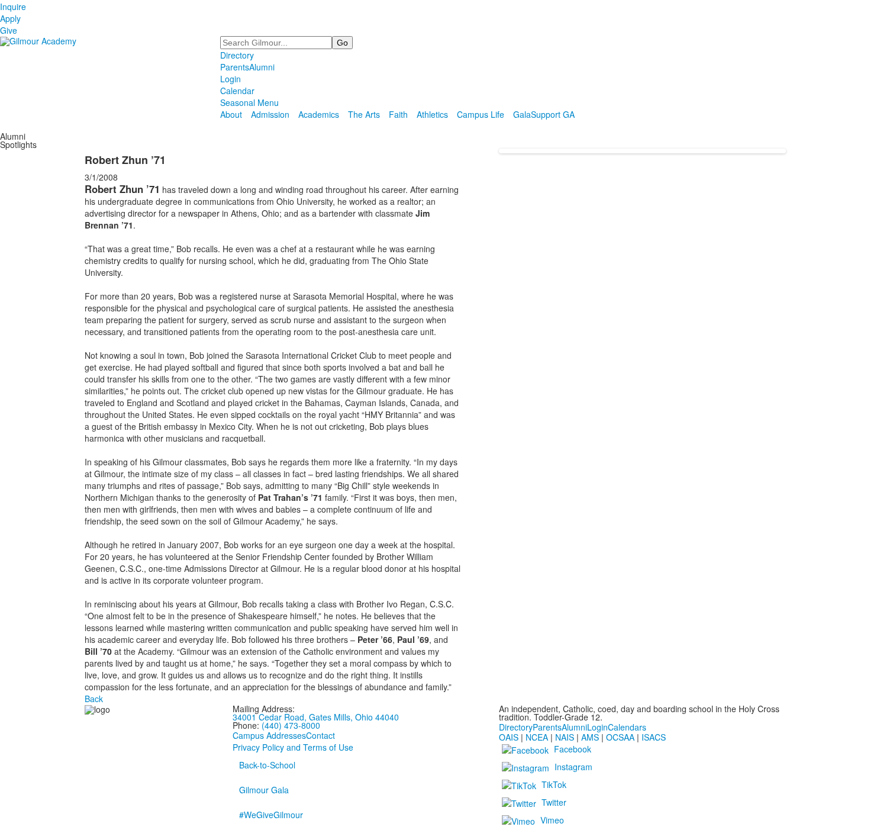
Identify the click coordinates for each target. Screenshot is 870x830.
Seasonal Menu (249, 102)
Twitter (554, 802)
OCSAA (620, 737)
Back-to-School (267, 765)
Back (94, 698)
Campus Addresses (269, 735)
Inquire (13, 6)
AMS (590, 737)
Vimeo (552, 820)
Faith (398, 114)
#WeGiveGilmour (271, 815)
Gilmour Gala (264, 790)
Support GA (553, 114)
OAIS (508, 737)
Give (8, 30)
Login (230, 79)
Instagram (573, 767)
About (231, 114)
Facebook (572, 749)
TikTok (554, 784)
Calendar (237, 90)
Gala (522, 114)
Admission (270, 114)
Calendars (627, 727)
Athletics (432, 114)
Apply (10, 18)
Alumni (262, 67)
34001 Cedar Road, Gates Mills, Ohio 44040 (316, 717)
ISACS (654, 737)
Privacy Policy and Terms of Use (293, 747)
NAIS (564, 737)
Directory (237, 55)
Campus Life (480, 114)
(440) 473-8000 (291, 725)
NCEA (537, 737)
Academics (318, 114)
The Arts (364, 114)
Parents (234, 67)
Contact (320, 735)
